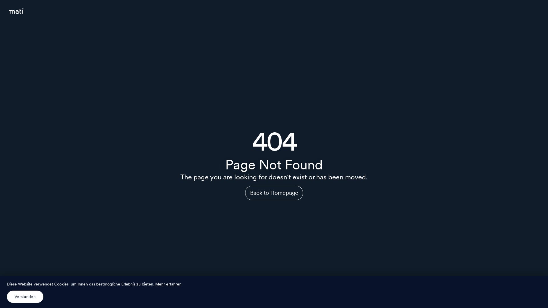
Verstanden (25, 296)
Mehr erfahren (168, 284)
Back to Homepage (274, 192)
